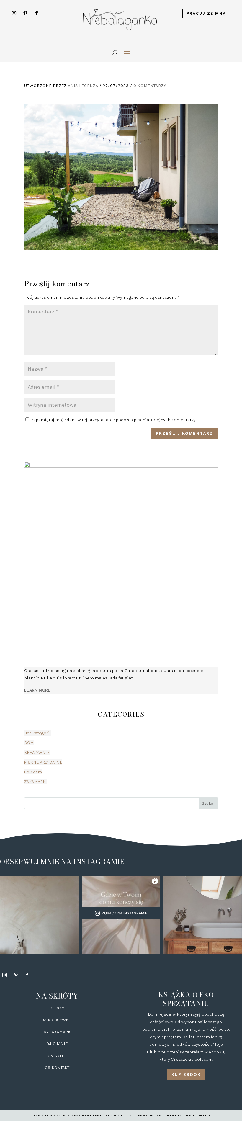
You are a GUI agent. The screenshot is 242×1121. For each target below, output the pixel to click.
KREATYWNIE (37, 752)
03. (45, 1032)
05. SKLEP (57, 1055)
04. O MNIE (57, 1043)
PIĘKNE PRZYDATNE (43, 762)
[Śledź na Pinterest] (25, 13)
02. (44, 1019)
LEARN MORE (37, 690)
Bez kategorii (37, 733)
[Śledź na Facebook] (36, 13)
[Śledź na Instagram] (14, 13)
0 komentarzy (149, 85)
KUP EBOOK (186, 1074)
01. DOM (57, 1008)
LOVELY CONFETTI (197, 1115)
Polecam (33, 771)
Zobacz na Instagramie (124, 913)
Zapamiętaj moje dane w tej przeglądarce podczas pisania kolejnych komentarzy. (113, 419)
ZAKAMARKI (35, 781)
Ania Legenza (83, 85)
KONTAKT (60, 1067)
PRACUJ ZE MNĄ (206, 13)
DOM (29, 742)
